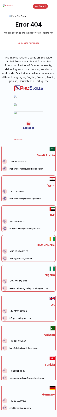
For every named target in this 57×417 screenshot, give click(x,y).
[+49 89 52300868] (4, 400)
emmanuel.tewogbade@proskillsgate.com (29, 288)
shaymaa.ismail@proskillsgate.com (25, 228)
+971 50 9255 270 (18, 221)
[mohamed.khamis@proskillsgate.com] (4, 168)
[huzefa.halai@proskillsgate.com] (4, 348)
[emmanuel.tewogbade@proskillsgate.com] (4, 288)
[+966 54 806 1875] (4, 161)
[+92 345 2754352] (4, 340)
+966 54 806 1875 (18, 161)
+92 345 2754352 (18, 341)
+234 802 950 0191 (18, 281)
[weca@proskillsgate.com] (4, 258)
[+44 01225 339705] (4, 311)
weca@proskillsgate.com (21, 258)
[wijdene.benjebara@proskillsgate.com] (4, 377)
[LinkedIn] (28, 123)
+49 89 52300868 (18, 401)
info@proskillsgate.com (20, 318)
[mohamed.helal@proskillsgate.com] (4, 198)
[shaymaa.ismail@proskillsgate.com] (4, 228)
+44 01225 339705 (18, 311)
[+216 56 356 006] (4, 370)
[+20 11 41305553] (4, 191)
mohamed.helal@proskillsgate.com (25, 198)
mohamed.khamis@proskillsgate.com (26, 168)
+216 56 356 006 (17, 371)
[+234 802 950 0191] (4, 281)
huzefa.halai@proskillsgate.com (24, 348)
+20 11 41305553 (17, 191)
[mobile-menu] (52, 6)
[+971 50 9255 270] (4, 221)
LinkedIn (28, 127)
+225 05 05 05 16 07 (19, 251)
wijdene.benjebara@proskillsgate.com (27, 378)
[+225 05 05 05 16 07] (4, 251)
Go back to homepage (28, 43)
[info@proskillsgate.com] (4, 318)
